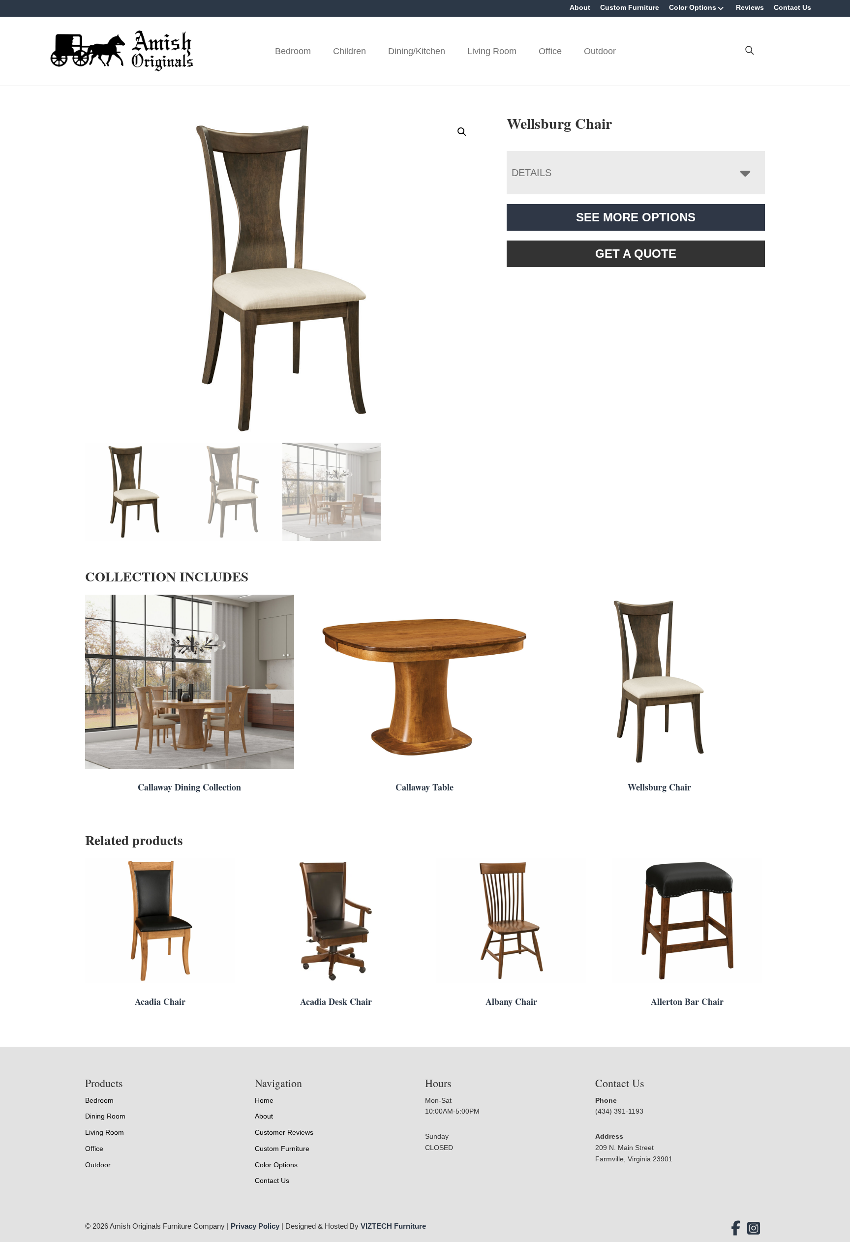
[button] (462, 132)
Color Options (692, 7)
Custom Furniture (629, 7)
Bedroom (293, 51)
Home (264, 1100)
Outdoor (600, 51)
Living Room (491, 51)
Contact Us (792, 7)
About (580, 7)
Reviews (750, 7)
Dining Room (105, 1116)
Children (349, 51)
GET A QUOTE (635, 253)
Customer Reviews (284, 1132)
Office (550, 51)
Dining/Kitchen (416, 51)
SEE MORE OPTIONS (636, 217)
